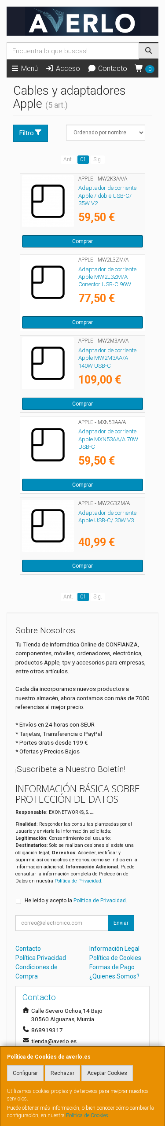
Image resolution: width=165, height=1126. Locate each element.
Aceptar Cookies (107, 1073)
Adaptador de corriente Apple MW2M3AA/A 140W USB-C (107, 358)
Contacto (111, 68)
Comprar (82, 241)
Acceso (67, 68)
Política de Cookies (87, 1115)
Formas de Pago (112, 967)
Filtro (26, 133)
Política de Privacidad (78, 881)
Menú (28, 68)
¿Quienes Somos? (114, 976)
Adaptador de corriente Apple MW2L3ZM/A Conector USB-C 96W (107, 277)
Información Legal (114, 948)
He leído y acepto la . (76, 900)
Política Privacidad (40, 957)
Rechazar (62, 1073)
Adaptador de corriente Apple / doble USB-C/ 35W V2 (107, 196)
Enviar (121, 923)
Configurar (25, 1073)
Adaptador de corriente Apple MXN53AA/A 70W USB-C (108, 439)
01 (83, 159)
